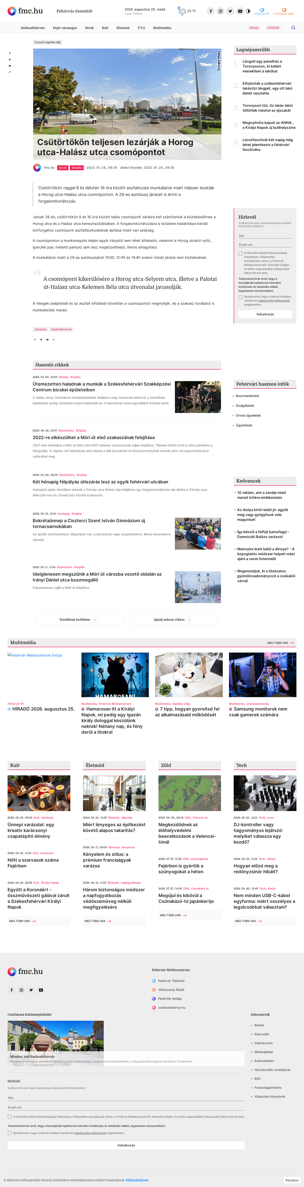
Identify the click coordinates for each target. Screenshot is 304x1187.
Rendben (292, 1180)
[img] (25, 11)
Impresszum (263, 1043)
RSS (257, 1078)
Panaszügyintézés (268, 1087)
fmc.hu (49, 167)
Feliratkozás (265, 314)
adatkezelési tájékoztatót (274, 300)
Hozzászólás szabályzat (272, 1070)
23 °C (191, 11)
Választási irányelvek (269, 1096)
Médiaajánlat (263, 1052)
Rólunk (259, 1025)
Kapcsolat (261, 1034)
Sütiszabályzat (137, 1180)
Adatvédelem (264, 1061)
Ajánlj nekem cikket (169, 619)
